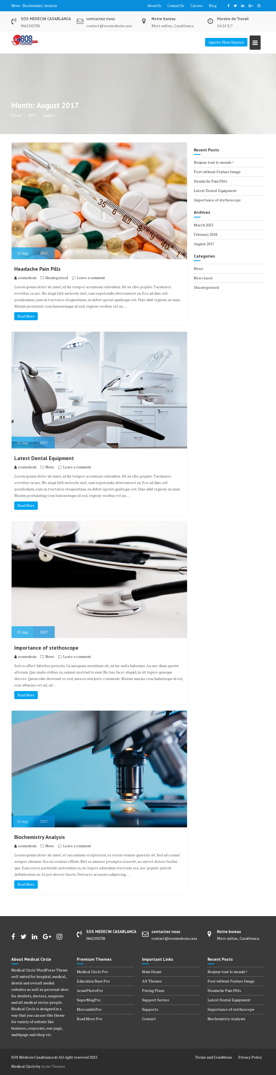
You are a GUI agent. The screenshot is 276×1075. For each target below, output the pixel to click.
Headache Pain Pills (37, 268)
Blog (213, 5)
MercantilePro (89, 1009)
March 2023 (203, 224)
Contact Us (175, 5)
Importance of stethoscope (46, 647)
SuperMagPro (89, 999)
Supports (150, 1009)
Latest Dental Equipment (42, 5)
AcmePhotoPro (90, 990)
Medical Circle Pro (92, 971)
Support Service (155, 999)
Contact (149, 1018)
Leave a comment (91, 277)
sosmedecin (27, 277)
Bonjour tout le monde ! (213, 162)
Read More (26, 316)
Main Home (151, 971)
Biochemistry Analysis (39, 837)
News (49, 467)
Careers (196, 5)
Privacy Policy (250, 1057)
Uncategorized (56, 277)
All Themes (152, 981)
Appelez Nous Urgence (226, 42)
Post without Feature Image (217, 171)
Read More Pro (89, 1018)
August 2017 (204, 243)
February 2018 (205, 234)
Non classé (203, 277)
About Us (154, 5)
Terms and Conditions (213, 1057)
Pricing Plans (153, 990)
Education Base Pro (93, 981)
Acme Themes (53, 1066)
